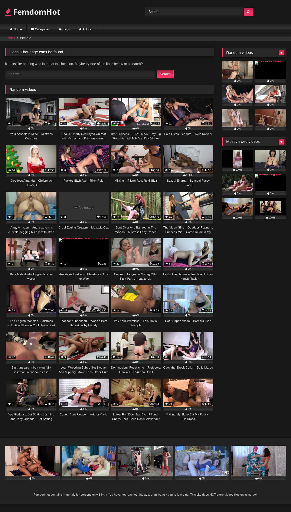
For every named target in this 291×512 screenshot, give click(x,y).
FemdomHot (35, 12)
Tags (66, 29)
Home (18, 29)
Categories (42, 29)
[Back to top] (277, 499)
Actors (87, 29)
